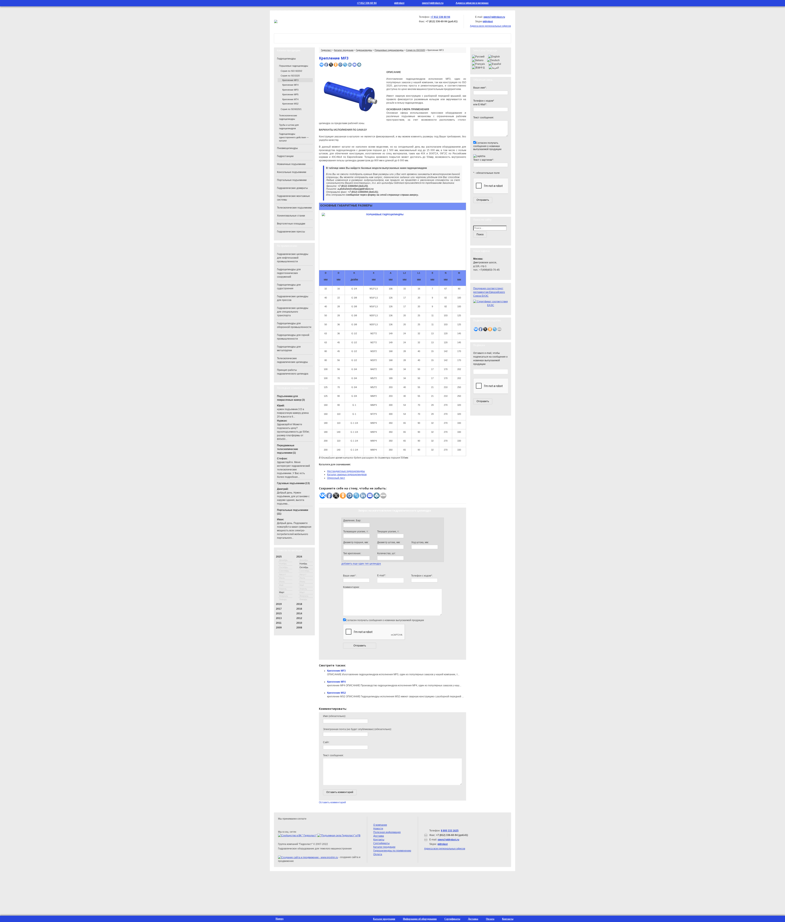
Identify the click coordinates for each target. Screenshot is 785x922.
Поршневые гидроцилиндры (389, 50)
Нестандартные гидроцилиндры (346, 471)
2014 (299, 613)
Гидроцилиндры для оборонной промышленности (294, 325)
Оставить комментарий (332, 802)
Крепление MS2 (336, 692)
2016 (299, 608)
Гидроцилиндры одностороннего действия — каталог (294, 137)
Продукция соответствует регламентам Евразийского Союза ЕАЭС (489, 292)
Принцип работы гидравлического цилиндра (292, 372)
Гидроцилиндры (364, 50)
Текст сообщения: (333, 755)
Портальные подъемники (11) (292, 512)
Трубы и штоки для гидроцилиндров (289, 127)
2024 (299, 556)
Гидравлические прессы (291, 231)
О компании (314, 38)
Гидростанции (285, 156)
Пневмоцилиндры (287, 148)
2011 (278, 622)
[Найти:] (490, 228)
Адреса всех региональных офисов (444, 848)
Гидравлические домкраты (292, 188)
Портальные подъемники (292, 180)
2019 (279, 604)
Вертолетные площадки (291, 223)
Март (281, 592)
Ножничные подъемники (291, 164)
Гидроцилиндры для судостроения (289, 286)
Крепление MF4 (336, 681)
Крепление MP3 (290, 90)
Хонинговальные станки (291, 215)
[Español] (495, 63)
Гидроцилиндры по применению (392, 850)
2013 (279, 618)
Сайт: (326, 742)
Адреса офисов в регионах (472, 3)
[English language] (508, 3)
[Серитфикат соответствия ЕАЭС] (490, 303)
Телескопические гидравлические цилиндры (292, 360)
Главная (286, 38)
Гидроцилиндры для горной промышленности (293, 337)
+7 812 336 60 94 (367, 3)
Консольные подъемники (291, 172)
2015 (279, 613)
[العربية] (494, 67)
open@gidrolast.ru (432, 3)
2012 (299, 618)
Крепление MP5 (290, 94)
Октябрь (303, 567)
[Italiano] (477, 60)
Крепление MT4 (290, 99)
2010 (299, 622)
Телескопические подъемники (294, 207)
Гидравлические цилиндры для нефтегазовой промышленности (292, 258)
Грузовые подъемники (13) (293, 483)
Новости (383, 38)
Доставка (378, 836)
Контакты (409, 38)
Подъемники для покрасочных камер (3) (291, 398)
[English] (494, 56)
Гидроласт (326, 50)
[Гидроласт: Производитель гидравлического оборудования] (275, 21)
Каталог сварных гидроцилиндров (347, 474)
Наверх (280, 918)
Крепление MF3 (336, 670)
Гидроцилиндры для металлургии (289, 348)
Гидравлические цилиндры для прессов (292, 298)
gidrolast (399, 3)
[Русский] (478, 56)
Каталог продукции (350, 38)
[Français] (478, 63)
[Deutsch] (493, 60)
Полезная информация (387, 832)
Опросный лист (336, 478)
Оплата (377, 854)
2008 (299, 627)
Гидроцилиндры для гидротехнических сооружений (289, 273)
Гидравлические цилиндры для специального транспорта (292, 312)
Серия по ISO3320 (415, 50)
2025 (279, 556)
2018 (299, 604)
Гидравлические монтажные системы (293, 198)
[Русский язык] (502, 3)
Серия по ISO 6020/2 (291, 71)
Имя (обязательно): (334, 716)
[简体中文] (478, 67)
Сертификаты (381, 843)
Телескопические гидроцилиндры (288, 117)
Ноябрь (303, 563)
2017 (279, 608)
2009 (279, 627)
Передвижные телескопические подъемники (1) (287, 449)
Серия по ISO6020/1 (291, 109)
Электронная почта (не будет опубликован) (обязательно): (357, 729)
